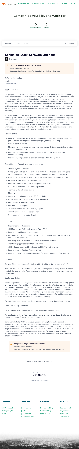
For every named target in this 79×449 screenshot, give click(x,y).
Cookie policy (44, 380)
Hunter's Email (65, 408)
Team (64, 3)
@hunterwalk (26, 414)
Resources (53, 3)
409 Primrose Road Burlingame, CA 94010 (9, 411)
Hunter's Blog (45, 411)
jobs (18, 43)
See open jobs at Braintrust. (19, 68)
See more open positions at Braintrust (39, 361)
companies (8, 43)
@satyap (24, 411)
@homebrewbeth (27, 417)
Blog (73, 3)
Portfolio (23, 3)
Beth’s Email (64, 414)
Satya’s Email (65, 411)
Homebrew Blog (46, 408)
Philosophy (38, 3)
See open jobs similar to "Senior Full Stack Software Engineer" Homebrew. (35, 71)
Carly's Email (64, 417)
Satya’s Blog (45, 414)
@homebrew (26, 408)
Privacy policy (35, 380)
